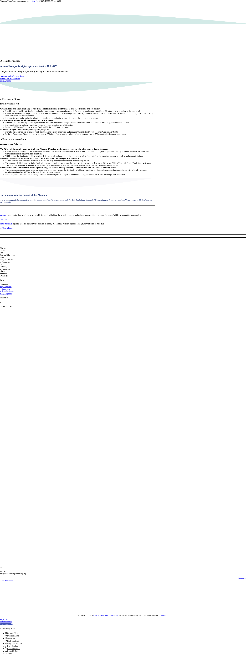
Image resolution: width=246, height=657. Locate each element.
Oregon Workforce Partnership (105, 615)
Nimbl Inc (164, 615)
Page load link (6, 619)
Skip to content (6, 622)
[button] (6, 624)
